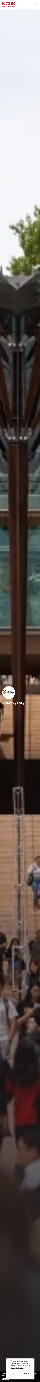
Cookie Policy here (18, 1368)
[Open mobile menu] (36, 4)
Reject (26, 1373)
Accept (15, 1373)
